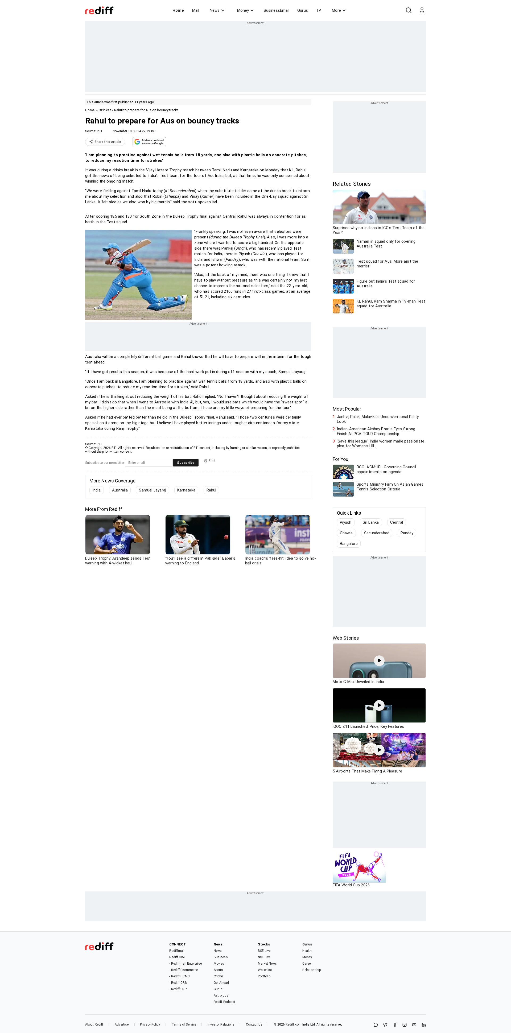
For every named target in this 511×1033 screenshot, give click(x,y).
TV (318, 10)
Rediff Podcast (224, 1002)
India (96, 490)
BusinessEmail (276, 10)
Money (243, 10)
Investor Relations (221, 1024)
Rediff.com (294, 1024)
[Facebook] (395, 1025)
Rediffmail (176, 951)
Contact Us (254, 1024)
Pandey (407, 533)
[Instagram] (404, 1025)
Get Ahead (221, 983)
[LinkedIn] (424, 1025)
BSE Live (264, 951)
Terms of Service (184, 1024)
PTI (99, 131)
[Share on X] (385, 1025)
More (336, 10)
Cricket (104, 110)
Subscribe (185, 463)
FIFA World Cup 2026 (351, 885)
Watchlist (265, 970)
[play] (379, 660)
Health (307, 951)
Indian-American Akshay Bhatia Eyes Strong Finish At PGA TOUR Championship (376, 431)
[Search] (409, 10)
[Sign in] (422, 10)
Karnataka (186, 490)
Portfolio (264, 976)
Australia (120, 490)
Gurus (302, 10)
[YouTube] (414, 1025)
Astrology (221, 995)
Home (178, 10)
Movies (219, 963)
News (215, 10)
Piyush (346, 522)
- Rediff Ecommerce (183, 970)
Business (221, 957)
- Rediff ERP (177, 989)
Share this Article (107, 142)
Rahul (211, 490)
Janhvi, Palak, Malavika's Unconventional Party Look (378, 419)
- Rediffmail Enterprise (185, 963)
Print (212, 460)
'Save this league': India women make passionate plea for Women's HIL (380, 443)
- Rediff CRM (178, 983)
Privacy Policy (150, 1024)
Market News (267, 963)
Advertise (122, 1024)
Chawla (346, 533)
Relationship (311, 970)
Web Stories (346, 638)
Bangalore (349, 543)
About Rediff (94, 1024)
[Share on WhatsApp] (376, 1025)
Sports (218, 970)
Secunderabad (376, 533)
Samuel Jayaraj (152, 490)
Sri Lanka (371, 522)
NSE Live (264, 957)
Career (307, 963)
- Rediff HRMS (179, 976)
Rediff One (177, 957)
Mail (195, 10)
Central (396, 522)
